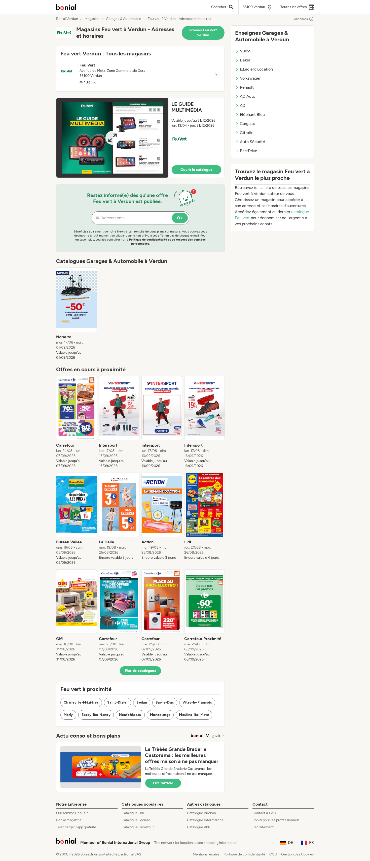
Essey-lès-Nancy (96, 715)
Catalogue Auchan (201, 813)
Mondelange (160, 715)
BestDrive (248, 150)
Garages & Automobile (123, 19)
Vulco (245, 51)
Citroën (246, 132)
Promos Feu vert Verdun (203, 32)
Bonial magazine (69, 820)
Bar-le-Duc (165, 702)
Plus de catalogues (140, 671)
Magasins (92, 19)
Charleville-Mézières (81, 702)
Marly (68, 715)
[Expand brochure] (112, 138)
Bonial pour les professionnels (276, 820)
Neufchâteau (130, 715)
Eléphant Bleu (252, 114)
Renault (247, 87)
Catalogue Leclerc (136, 820)
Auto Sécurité (252, 141)
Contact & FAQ (264, 813)
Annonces (301, 19)
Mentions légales (206, 854)
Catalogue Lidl (133, 813)
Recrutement (263, 827)
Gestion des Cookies (297, 854)
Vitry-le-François (197, 702)
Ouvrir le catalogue (196, 170)
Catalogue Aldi (198, 827)
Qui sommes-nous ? (72, 813)
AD (242, 105)
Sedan (141, 702)
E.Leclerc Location (256, 69)
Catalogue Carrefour (138, 827)
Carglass (247, 123)
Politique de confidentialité (244, 854)
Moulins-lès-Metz (194, 715)
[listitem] (76, 314)
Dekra (245, 60)
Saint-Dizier (117, 702)
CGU (273, 854)
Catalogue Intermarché (205, 820)
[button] (140, 138)
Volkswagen (251, 78)
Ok (180, 217)
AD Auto (247, 96)
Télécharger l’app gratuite (76, 827)
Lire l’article (163, 783)
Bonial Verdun (67, 19)
